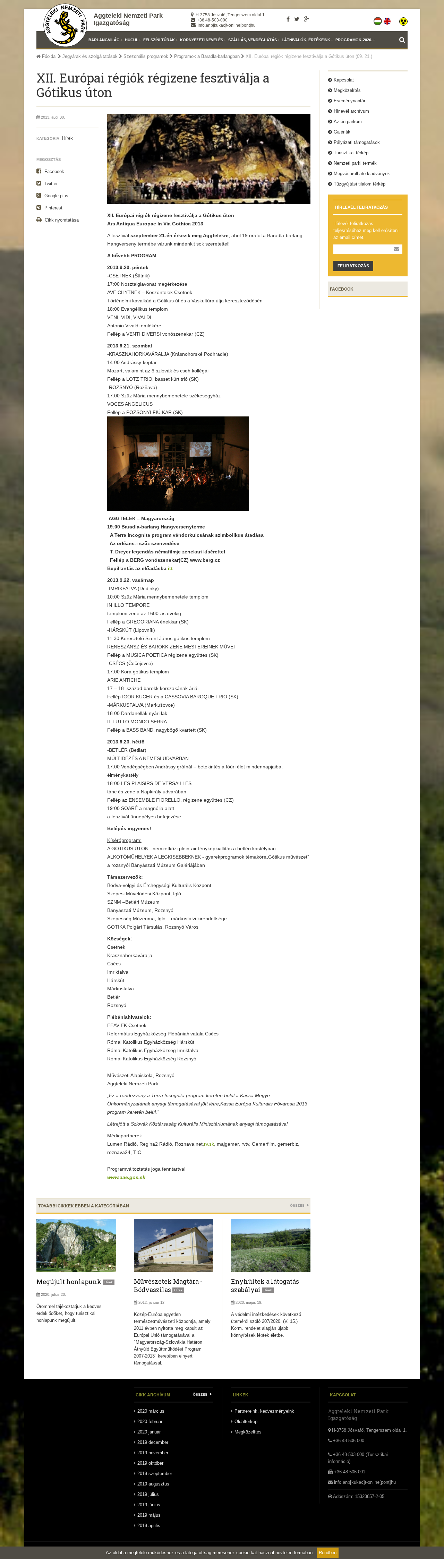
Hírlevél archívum (351, 111)
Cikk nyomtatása (61, 220)
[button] (403, 19)
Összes (298, 1205)
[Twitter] (296, 19)
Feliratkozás (353, 266)
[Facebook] (288, 19)
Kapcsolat (344, 80)
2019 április (148, 1525)
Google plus (55, 195)
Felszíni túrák (159, 40)
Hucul (131, 40)
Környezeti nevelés (201, 40)
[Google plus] (306, 19)
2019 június (148, 1504)
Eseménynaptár (349, 100)
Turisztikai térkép (351, 152)
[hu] (378, 19)
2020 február (149, 1421)
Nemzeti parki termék (355, 163)
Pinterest (52, 207)
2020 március (150, 1411)
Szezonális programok (145, 56)
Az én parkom (348, 121)
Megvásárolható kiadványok (362, 173)
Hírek (67, 138)
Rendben (327, 1552)
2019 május (149, 1515)
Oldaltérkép (245, 1421)
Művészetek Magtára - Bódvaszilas (168, 1285)
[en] (387, 19)
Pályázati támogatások (357, 142)
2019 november (152, 1452)
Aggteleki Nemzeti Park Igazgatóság (128, 19)
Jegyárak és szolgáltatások (90, 56)
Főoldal (49, 56)
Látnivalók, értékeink (306, 40)
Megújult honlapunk (68, 1281)
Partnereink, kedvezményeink (264, 1411)
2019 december (152, 1442)
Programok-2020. (353, 40)
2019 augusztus (153, 1484)
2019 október (150, 1463)
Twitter (50, 183)
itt (170, 568)
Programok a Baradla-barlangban (207, 56)
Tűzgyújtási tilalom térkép (359, 184)
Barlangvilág (104, 40)
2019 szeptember (154, 1473)
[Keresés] (403, 40)
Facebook (53, 171)
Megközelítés (347, 90)
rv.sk (209, 1144)
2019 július (148, 1494)
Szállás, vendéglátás (252, 40)
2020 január (149, 1432)
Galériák (342, 132)
